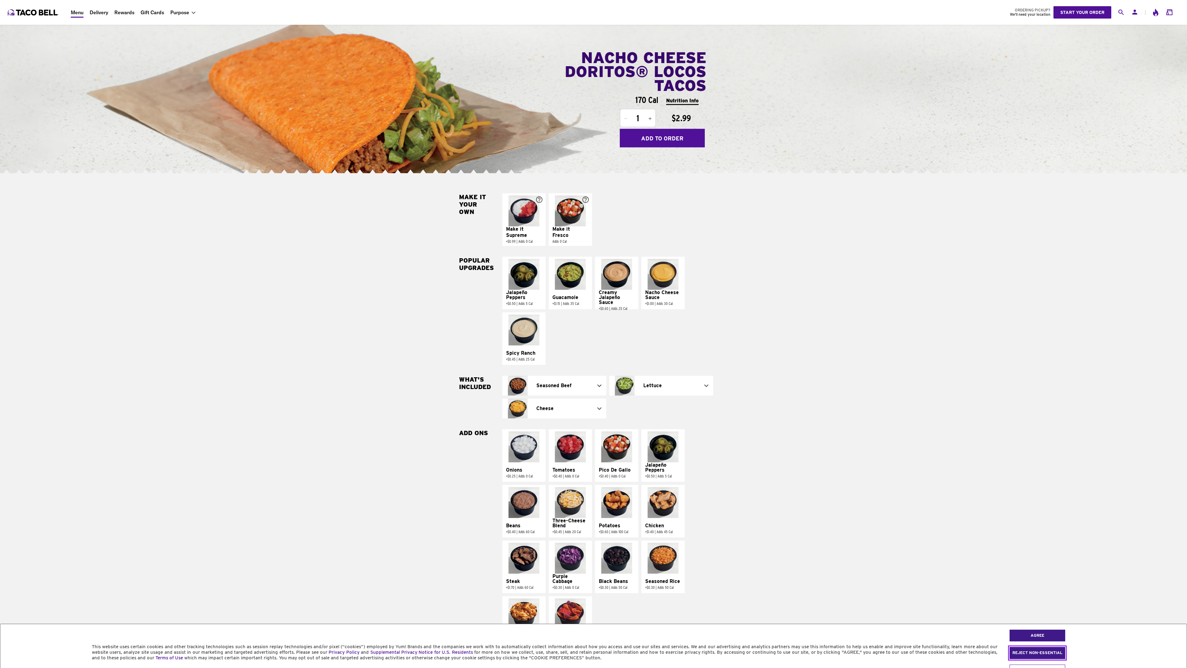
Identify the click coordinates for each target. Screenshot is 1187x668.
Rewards (124, 12)
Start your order (1082, 12)
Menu (77, 12)
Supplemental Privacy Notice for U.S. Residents (421, 652)
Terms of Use (169, 658)
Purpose (179, 12)
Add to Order (662, 138)
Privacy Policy (344, 652)
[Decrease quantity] (625, 118)
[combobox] (554, 386)
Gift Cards (152, 12)
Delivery (99, 12)
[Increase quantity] (650, 118)
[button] (524, 219)
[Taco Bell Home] (34, 12)
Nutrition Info (682, 100)
